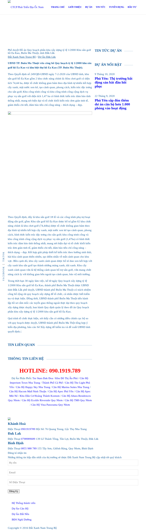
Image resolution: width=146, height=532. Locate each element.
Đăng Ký (13, 491)
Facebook (3, 273)
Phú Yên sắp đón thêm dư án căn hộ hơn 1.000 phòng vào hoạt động (112, 104)
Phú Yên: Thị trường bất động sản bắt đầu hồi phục (113, 82)
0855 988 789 (29, 448)
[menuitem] (57, 7)
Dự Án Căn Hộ (20, 508)
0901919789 (28, 429)
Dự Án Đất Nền (20, 514)
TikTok (3, 257)
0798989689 (28, 438)
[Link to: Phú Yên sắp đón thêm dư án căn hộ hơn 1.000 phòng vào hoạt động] (96, 91)
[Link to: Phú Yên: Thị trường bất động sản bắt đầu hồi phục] (96, 69)
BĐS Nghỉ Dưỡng (22, 519)
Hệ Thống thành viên (23, 503)
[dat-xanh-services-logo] (29, 7)
